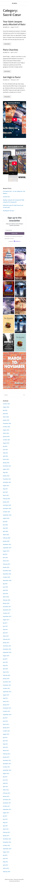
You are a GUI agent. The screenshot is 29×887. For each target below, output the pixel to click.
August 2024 (6, 430)
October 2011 (6, 806)
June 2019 (5, 557)
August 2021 (6, 485)
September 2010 (7, 848)
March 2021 (6, 495)
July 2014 (5, 718)
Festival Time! (6, 196)
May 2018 (5, 590)
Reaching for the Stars (8, 210)
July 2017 (5, 623)
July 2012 (5, 776)
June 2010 (5, 858)
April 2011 (5, 825)
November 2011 (7, 803)
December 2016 (7, 646)
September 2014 (7, 714)
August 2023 (6, 443)
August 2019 (6, 551)
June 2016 (5, 662)
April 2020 (5, 531)
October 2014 (6, 711)
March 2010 (6, 868)
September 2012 (7, 770)
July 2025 (5, 410)
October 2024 (6, 426)
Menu (15, 3)
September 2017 (7, 616)
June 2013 (5, 740)
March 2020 (6, 534)
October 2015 (6, 688)
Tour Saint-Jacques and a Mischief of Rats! (14, 23)
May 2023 (5, 453)
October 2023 (6, 439)
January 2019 (6, 567)
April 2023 (5, 456)
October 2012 (6, 767)
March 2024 (6, 433)
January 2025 (6, 420)
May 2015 (5, 698)
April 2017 (5, 632)
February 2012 (6, 793)
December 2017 (7, 606)
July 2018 (5, 583)
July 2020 (5, 521)
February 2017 (6, 639)
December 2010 (7, 839)
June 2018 (5, 587)
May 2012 (5, 783)
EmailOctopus (17, 241)
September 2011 (7, 809)
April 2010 (5, 865)
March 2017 (6, 636)
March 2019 (6, 560)
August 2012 (6, 773)
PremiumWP (21, 879)
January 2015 (6, 704)
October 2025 (6, 403)
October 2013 (6, 731)
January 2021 (6, 502)
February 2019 (6, 564)
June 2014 (5, 721)
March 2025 (6, 417)
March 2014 (6, 724)
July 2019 (5, 554)
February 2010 (6, 871)
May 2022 (5, 472)
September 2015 (7, 691)
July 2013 (5, 737)
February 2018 (6, 600)
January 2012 (6, 796)
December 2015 (7, 682)
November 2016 (7, 649)
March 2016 (6, 672)
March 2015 (6, 701)
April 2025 (5, 413)
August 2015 (6, 695)
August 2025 (6, 407)
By (6, 27)
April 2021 (5, 492)
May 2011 (5, 822)
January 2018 (6, 603)
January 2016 (6, 678)
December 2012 (7, 760)
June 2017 (5, 626)
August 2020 (6, 518)
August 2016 (6, 655)
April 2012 (5, 786)
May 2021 (5, 489)
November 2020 (7, 508)
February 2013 (6, 754)
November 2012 (7, 763)
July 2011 (5, 816)
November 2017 (7, 610)
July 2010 (5, 855)
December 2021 (7, 479)
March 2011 (6, 829)
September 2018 (7, 580)
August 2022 (6, 469)
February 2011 (6, 832)
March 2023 (6, 459)
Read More (7, 44)
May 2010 (5, 861)
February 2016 (6, 675)
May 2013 (5, 744)
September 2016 (7, 652)
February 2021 (6, 498)
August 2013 (6, 734)
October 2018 (6, 577)
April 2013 (5, 747)
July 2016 (5, 659)
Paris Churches (10, 49)
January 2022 (6, 475)
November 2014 (7, 708)
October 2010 (6, 845)
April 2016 (5, 668)
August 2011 (6, 812)
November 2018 (7, 574)
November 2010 (7, 842)
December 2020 (7, 505)
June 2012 (5, 780)
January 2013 (6, 757)
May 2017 (5, 629)
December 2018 (7, 570)
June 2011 (5, 819)
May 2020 (5, 528)
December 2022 (7, 466)
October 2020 (6, 511)
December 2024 (7, 423)
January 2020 (6, 541)
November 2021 (7, 482)
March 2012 (6, 789)
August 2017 (6, 619)
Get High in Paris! (12, 77)
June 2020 (5, 525)
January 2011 (6, 835)
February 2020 (6, 538)
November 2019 (7, 544)
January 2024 (6, 436)
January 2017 (6, 642)
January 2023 (6, 462)
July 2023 (5, 446)
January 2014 (6, 727)
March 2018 (6, 596)
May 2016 (5, 665)
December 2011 (7, 799)
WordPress (17, 881)
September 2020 (7, 515)
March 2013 (6, 750)
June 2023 (5, 449)
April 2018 (5, 593)
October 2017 (6, 613)
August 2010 (6, 852)
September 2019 (7, 547)
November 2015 (7, 685)
